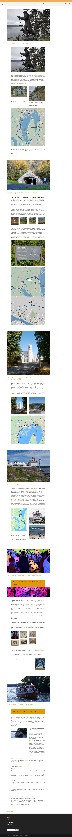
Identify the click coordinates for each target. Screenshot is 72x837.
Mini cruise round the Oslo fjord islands (20, 705)
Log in (9, 819)
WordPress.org (11, 824)
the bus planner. (34, 491)
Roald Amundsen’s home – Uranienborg (20, 43)
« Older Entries (10, 811)
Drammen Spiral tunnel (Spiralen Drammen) (22, 193)
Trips (35, 3)
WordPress (26, 835)
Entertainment (53, 3)
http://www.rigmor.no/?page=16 (24, 766)
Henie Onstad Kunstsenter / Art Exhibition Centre (24, 575)
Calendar (40, 3)
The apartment (46, 3)
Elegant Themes (15, 835)
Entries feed (10, 820)
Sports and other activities (63, 3)
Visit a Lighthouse (13, 484)
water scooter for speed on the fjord (19, 505)
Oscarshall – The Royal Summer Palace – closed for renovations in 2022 (24, 378)
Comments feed (11, 822)
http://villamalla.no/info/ (16, 500)
